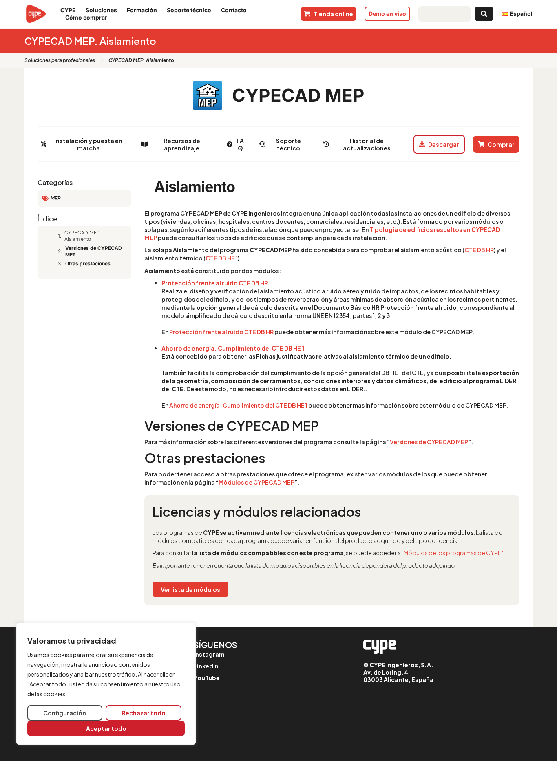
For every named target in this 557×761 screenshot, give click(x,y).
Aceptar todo (106, 728)
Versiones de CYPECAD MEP (93, 251)
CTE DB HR (479, 250)
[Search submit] (484, 14)
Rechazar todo (144, 713)
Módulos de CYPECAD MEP (256, 482)
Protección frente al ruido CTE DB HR (214, 283)
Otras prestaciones (88, 263)
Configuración (64, 713)
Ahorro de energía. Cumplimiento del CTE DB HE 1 (232, 348)
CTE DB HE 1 (222, 258)
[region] (106, 684)
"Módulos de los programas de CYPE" (452, 552)
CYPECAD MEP (298, 95)
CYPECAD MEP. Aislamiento (82, 235)
